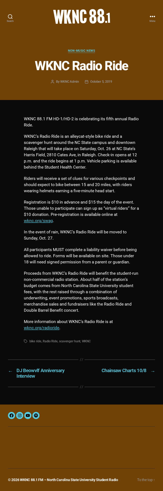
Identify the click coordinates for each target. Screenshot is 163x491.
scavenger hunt (69, 341)
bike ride (35, 341)
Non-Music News (81, 50)
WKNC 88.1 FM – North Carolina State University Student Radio (69, 480)
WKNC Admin (69, 81)
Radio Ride (50, 341)
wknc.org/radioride (41, 327)
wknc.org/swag (38, 220)
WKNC (86, 341)
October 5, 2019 (101, 81)
